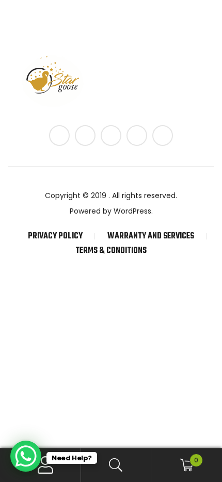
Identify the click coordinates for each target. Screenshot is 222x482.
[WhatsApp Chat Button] (25, 456)
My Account (45, 465)
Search (116, 465)
